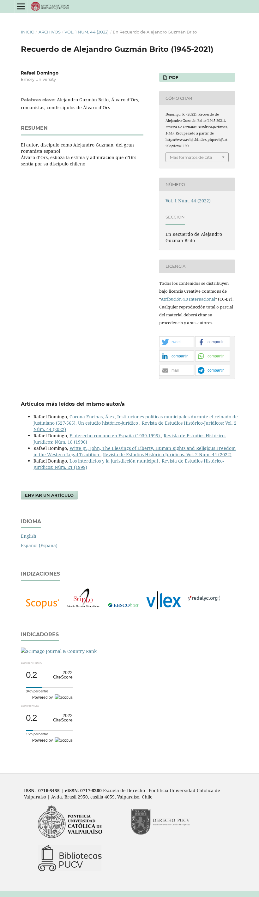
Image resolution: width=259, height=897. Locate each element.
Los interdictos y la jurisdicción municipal (114, 461)
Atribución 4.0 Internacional (188, 299)
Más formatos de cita (191, 157)
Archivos (50, 31)
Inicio (27, 31)
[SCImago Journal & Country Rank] (59, 651)
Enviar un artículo (49, 495)
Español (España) (39, 545)
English (28, 536)
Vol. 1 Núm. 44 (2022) (86, 31)
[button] (177, 342)
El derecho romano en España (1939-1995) (115, 436)
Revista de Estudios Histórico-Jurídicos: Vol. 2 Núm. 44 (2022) (167, 454)
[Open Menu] (21, 6)
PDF (173, 77)
